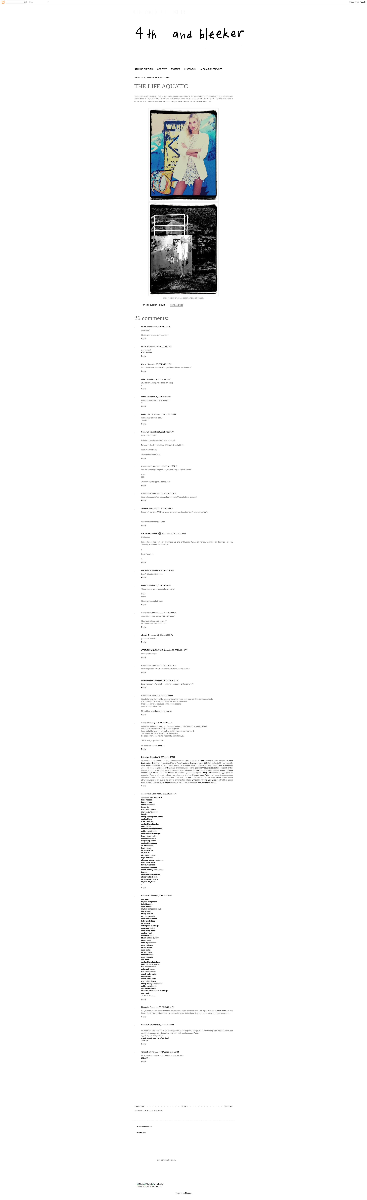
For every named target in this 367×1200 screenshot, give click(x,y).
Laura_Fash (146, 414)
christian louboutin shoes (195, 761)
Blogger (188, 1193)
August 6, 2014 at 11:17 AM (162, 723)
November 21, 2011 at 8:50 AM (164, 665)
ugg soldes (216, 778)
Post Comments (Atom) (154, 1110)
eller (186, 775)
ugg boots (191, 765)
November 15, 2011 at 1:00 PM (164, 493)
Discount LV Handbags (166, 768)
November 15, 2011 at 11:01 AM (162, 432)
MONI (143, 327)
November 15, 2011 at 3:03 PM (174, 534)
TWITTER (175, 69)
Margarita (145, 1007)
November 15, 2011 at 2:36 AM (158, 327)
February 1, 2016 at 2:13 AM (161, 896)
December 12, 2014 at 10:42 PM (162, 757)
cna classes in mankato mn (161, 711)
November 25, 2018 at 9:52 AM (162, 1025)
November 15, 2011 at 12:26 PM (164, 466)
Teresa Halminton (148, 1052)
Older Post (228, 1106)
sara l (143, 397)
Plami (143, 586)
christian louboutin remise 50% (195, 763)
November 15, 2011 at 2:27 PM (161, 509)
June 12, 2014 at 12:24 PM (162, 695)
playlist (147, 1186)
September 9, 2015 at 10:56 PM (164, 794)
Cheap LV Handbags (210, 773)
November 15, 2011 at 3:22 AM (159, 364)
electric (144, 635)
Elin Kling (145, 570)
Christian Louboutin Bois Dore (204, 780)
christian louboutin (208, 768)
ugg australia (224, 765)
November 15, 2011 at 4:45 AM (158, 379)
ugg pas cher (203, 782)
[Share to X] (176, 305)
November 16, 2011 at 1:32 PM (162, 570)
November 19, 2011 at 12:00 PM (160, 635)
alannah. (144, 509)
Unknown (145, 432)
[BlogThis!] (173, 305)
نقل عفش (144, 1040)
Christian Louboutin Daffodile (162, 773)
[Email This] (171, 305)
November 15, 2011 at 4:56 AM (159, 397)
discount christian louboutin (196, 770)
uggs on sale (146, 765)
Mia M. (143, 347)
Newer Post (139, 1106)
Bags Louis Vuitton (169, 782)
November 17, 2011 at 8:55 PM (164, 613)
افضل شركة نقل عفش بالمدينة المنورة (155, 1038)
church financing (158, 746)
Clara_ (144, 364)
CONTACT (162, 69)
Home (184, 1106)
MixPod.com (156, 1186)
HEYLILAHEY (146, 353)
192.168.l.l (145, 1058)
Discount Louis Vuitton (201, 775)
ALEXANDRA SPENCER (211, 69)
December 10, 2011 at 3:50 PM (166, 680)
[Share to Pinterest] (181, 305)
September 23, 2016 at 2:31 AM (162, 1007)
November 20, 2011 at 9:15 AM (176, 650)
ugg (222, 773)
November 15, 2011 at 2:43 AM (159, 347)
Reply (143, 339)
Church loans (221, 1011)
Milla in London (147, 680)
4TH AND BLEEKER (159, 12)
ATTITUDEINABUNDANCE (152, 650)
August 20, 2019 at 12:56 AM (167, 1052)
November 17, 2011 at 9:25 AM (159, 586)
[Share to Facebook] (179, 305)
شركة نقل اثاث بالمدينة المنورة (152, 1036)
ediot (143, 379)
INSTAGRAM (190, 69)
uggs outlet (192, 778)
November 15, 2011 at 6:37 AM (164, 414)
